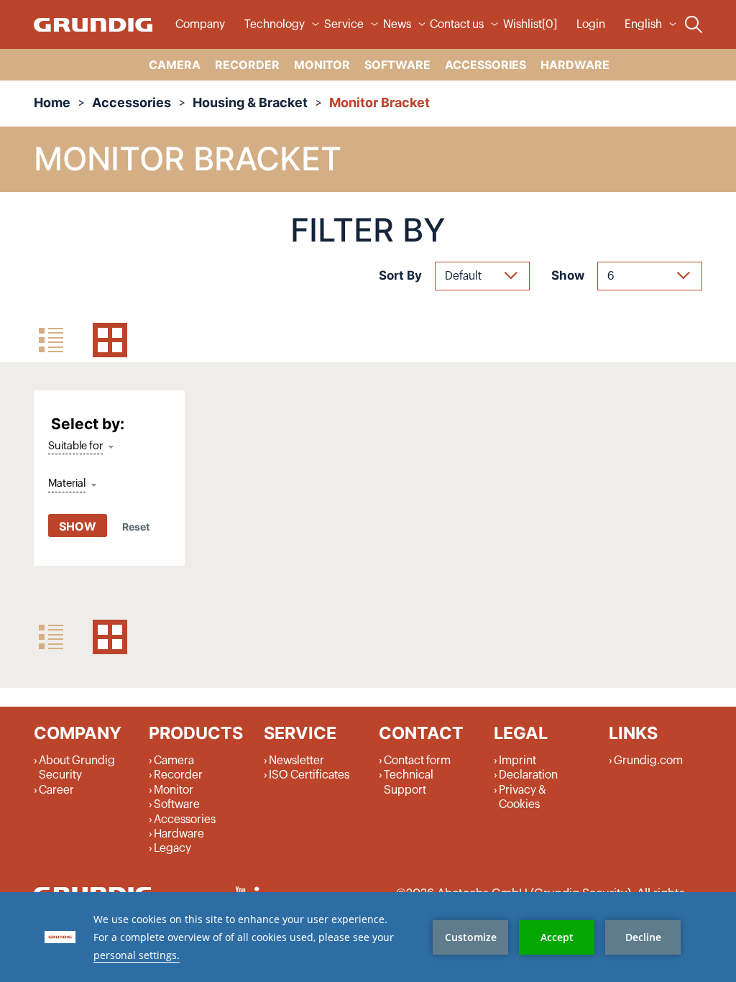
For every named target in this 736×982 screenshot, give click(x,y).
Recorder (178, 775)
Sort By (400, 275)
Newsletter (296, 760)
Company (200, 24)
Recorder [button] (247, 65)
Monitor (173, 790)
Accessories (131, 102)
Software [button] (397, 65)
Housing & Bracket (250, 102)
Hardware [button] (575, 65)
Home (52, 102)
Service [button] (344, 24)
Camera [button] (175, 65)
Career (56, 790)
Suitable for (75, 446)
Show (567, 275)
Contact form (417, 760)
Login (590, 24)
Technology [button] (274, 24)
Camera (174, 760)
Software (177, 804)
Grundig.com (648, 760)
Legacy (172, 848)
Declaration (528, 775)
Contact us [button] (457, 24)
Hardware (179, 834)
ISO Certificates (309, 775)
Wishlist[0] (530, 24)
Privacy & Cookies (522, 797)
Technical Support (408, 782)
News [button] (397, 24)
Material (67, 483)
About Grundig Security (77, 768)
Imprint (517, 760)
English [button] (643, 24)
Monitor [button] (322, 65)
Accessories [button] (485, 65)
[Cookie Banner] (368, 937)
